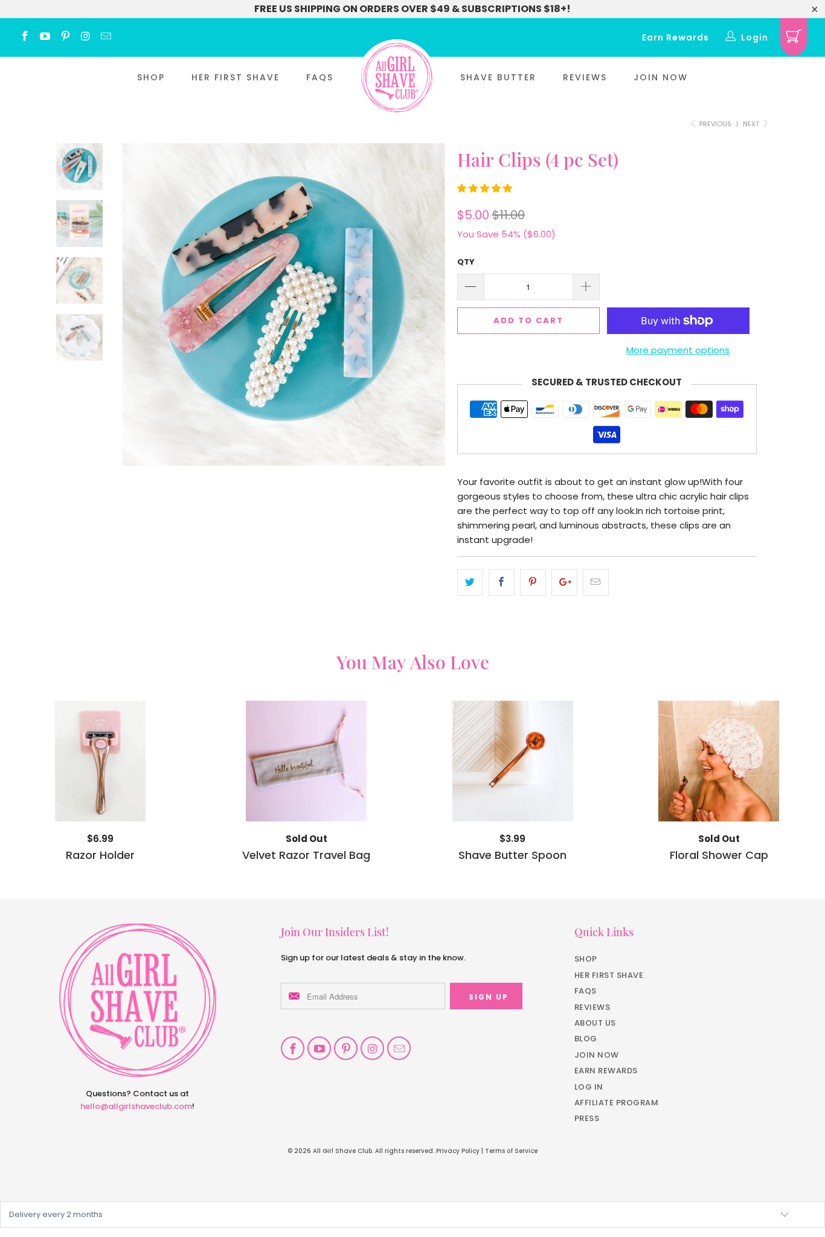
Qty (466, 262)
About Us (595, 1023)
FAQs (319, 77)
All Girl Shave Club (342, 1150)
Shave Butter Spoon (512, 761)
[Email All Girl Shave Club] (105, 37)
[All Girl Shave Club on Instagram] (85, 37)
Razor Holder (100, 761)
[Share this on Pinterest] (533, 582)
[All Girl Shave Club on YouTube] (45, 37)
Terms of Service (511, 1150)
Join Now (661, 77)
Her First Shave (235, 77)
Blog (585, 1038)
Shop (151, 77)
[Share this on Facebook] (502, 582)
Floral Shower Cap (719, 761)
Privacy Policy (458, 1150)
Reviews (585, 77)
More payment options (678, 350)
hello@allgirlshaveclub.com (136, 1106)
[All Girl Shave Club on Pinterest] (65, 37)
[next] (428, 313)
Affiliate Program (616, 1102)
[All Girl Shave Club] (397, 77)
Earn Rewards (675, 37)
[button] (484, 188)
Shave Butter (498, 77)
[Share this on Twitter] (470, 582)
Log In (588, 1087)
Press (587, 1118)
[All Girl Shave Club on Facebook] (24, 37)
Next (752, 124)
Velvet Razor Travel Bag (307, 761)
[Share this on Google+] (564, 582)
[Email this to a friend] (596, 582)
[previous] (139, 313)
